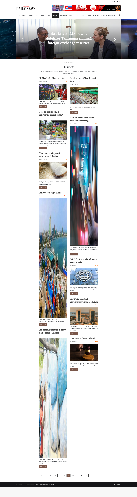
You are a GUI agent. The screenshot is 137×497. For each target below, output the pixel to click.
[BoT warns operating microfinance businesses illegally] (84, 316)
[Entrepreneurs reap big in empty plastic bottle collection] (53, 398)
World (37, 15)
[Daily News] (25, 8)
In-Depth (76, 15)
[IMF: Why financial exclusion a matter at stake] (84, 276)
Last (95, 475)
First (42, 475)
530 (64, 475)
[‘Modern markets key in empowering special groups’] (53, 130)
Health (70, 15)
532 (73, 475)
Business (55, 15)
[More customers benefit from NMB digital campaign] (84, 186)
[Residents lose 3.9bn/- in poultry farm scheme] (84, 95)
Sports (89, 15)
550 (86, 475)
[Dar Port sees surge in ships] (53, 258)
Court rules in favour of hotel (82, 338)
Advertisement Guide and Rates (108, 15)
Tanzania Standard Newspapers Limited (44, 484)
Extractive (83, 15)
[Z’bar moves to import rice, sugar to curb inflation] (53, 170)
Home (18, 15)
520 (55, 475)
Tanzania (24, 15)
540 (81, 475)
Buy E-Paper (96, 15)
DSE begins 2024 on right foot (52, 78)
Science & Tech (63, 15)
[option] (68, 39)
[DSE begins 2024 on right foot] (53, 92)
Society (48, 15)
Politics (42, 15)
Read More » (43, 106)
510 (50, 475)
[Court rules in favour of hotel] (84, 352)
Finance (68, 27)
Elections (31, 15)
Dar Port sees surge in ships (50, 193)
